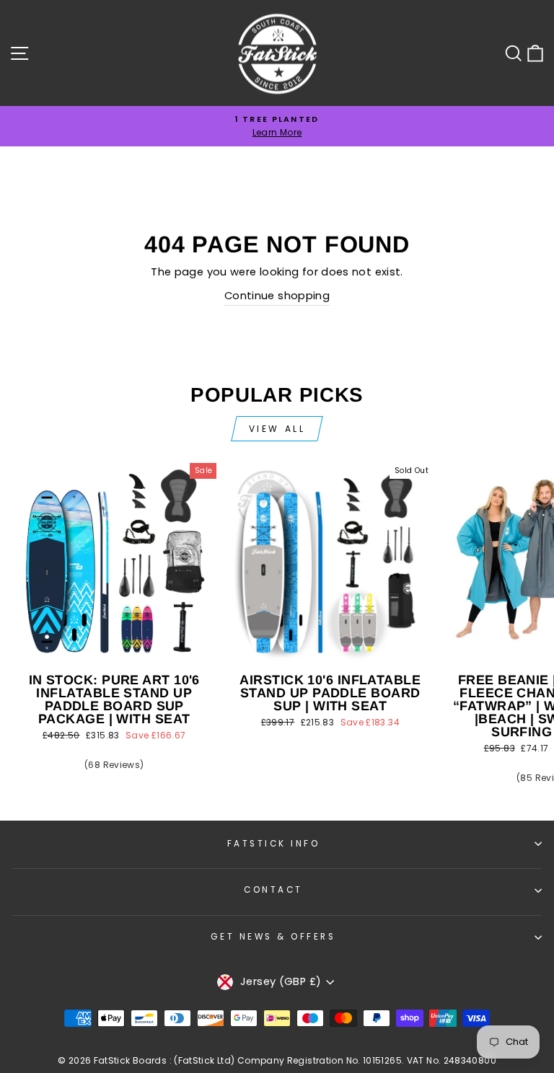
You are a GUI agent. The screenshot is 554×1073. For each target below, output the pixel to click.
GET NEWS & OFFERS (273, 936)
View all (277, 429)
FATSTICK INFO (273, 843)
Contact (273, 890)
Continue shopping (277, 295)
